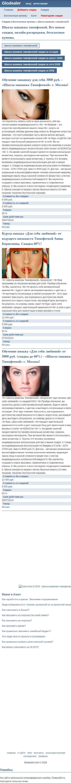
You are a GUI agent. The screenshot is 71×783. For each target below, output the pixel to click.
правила (43, 756)
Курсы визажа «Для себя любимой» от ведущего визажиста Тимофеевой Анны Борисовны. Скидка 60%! (32, 238)
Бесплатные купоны (15, 15)
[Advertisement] (35, 548)
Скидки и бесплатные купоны (18, 21)
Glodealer (11, 3)
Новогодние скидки (52, 15)
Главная (8, 10)
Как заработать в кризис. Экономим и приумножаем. (30, 599)
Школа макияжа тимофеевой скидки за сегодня (31, 52)
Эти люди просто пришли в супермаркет (24, 636)
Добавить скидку (27, 10)
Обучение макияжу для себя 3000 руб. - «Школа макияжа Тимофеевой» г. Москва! (35, 82)
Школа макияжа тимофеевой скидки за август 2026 (33, 58)
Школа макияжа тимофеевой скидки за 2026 (29, 70)
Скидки (45, 10)
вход (28, 3)
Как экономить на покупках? (17, 620)
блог (29, 753)
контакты (39, 753)
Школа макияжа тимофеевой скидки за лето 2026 (32, 64)
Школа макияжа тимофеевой (20, 45)
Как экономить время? (14, 626)
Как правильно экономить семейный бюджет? (26, 631)
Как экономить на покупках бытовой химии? (25, 615)
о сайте (21, 753)
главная (11, 753)
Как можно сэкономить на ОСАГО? (20, 647)
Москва (6, 227)
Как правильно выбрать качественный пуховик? (27, 641)
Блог (34, 15)
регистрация (41, 3)
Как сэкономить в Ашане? (15, 610)
